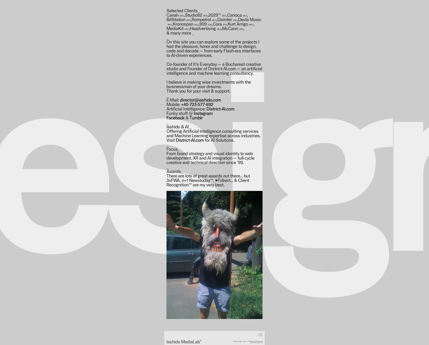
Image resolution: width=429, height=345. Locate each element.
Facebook (175, 118)
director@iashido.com (200, 100)
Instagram (203, 114)
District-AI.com (220, 109)
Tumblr (196, 118)
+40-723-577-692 (197, 105)
